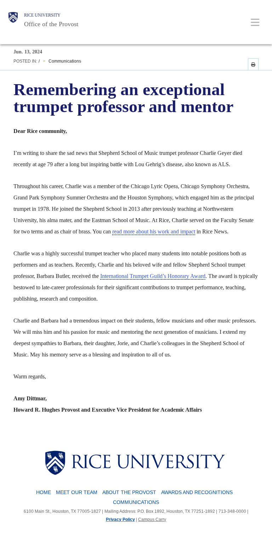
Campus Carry (152, 519)
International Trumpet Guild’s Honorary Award (152, 276)
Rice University (42, 15)
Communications (65, 61)
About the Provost (129, 492)
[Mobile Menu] (255, 22)
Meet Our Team (76, 492)
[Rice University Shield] (13, 20)
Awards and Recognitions (197, 492)
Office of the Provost (51, 24)
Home (43, 492)
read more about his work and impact (153, 231)
